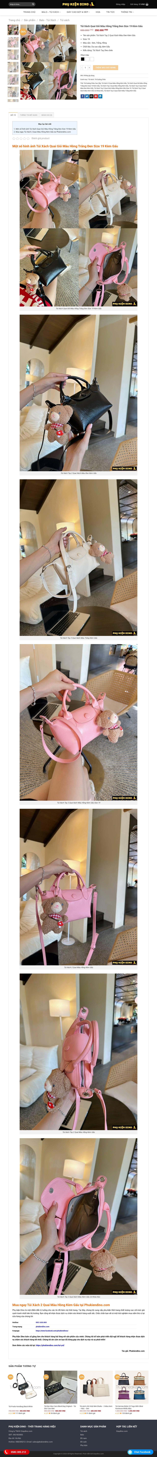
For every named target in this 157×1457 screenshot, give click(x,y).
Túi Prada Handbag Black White (21, 1406)
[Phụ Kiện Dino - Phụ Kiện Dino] (78, 4)
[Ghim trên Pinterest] (96, 96)
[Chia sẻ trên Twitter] (87, 96)
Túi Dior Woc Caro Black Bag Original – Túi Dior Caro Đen (60, 1407)
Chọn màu (85, 55)
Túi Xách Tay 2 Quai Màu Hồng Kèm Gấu (114, 86)
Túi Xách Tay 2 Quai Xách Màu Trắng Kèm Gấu (120, 91)
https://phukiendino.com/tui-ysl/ (49, 1345)
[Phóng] (23, 96)
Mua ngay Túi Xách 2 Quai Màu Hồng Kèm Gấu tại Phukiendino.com (42, 132)
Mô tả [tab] (13, 115)
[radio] (83, 59)
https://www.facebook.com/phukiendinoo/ (52, 1331)
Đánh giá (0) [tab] (47, 115)
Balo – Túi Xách (50, 12)
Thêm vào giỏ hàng (105, 68)
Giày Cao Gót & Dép (77, 12)
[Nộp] (33, 4)
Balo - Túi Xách (47, 20)
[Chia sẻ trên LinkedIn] (100, 96)
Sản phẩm (29, 20)
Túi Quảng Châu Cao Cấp (92, 83)
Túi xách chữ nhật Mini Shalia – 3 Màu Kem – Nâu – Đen (96, 1407)
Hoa (98, 12)
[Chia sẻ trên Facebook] (83, 96)
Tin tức (110, 12)
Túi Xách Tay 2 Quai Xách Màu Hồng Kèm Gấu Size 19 (112, 88)
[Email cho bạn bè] (91, 96)
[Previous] (24, 62)
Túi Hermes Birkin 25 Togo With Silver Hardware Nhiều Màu (129, 1407)
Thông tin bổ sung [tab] (28, 115)
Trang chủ (29, 12)
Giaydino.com (122, 1431)
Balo (82, 1435)
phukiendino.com (42, 1327)
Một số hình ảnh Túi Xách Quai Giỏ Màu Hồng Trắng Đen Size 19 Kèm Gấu (45, 129)
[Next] (72, 62)
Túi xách (65, 20)
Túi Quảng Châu (100, 79)
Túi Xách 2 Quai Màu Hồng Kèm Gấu (114, 83)
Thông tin (126, 12)
